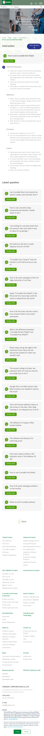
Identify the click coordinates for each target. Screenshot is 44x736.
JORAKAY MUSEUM (8, 645)
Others (25, 565)
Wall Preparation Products (32, 546)
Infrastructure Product (31, 570)
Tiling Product (7, 537)
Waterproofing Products (31, 541)
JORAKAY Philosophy (9, 634)
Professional (27, 659)
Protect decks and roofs (10, 608)
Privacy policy (27, 642)
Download (5, 616)
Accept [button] (17, 732)
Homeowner (27, 656)
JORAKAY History (8, 631)
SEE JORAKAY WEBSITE (31, 600)
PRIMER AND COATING (9, 588)
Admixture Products (29, 562)
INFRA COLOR (7, 585)
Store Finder (27, 605)
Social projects (7, 665)
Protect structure (8, 599)
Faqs (15, 38)
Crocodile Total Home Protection (9, 594)
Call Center (6, 695)
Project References (8, 622)
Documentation (7, 613)
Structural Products (29, 544)
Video (4, 619)
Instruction (22, 38)
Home (4, 38)
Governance (6, 647)
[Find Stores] (31, 4)
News (4, 653)
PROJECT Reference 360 (31, 670)
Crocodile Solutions (8, 549)
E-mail (4, 703)
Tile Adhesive (6, 541)
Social (4, 710)
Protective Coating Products (29, 558)
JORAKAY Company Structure (8, 638)
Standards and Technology (28, 614)
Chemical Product (29, 537)
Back (23, 521)
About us (5, 628)
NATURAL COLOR (8, 574)
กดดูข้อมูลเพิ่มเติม (13, 719)
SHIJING (5, 674)
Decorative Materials (9, 546)
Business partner (8, 670)
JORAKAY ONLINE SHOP (31, 597)
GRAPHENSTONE (7, 679)
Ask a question (34, 45)
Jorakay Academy (29, 636)
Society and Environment (10, 662)
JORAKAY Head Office (9, 642)
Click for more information (15, 727)
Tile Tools (5, 552)
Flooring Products (29, 549)
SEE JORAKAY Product (10, 570)
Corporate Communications (11, 656)
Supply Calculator (29, 603)
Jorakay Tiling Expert (9, 555)
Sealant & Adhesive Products (29, 553)
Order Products (28, 593)
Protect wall (6, 605)
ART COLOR (6, 577)
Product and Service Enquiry (30, 632)
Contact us (27, 628)
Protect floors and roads (10, 602)
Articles (26, 653)
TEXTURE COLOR (8, 579)
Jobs (24, 639)
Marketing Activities (8, 659)
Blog (9, 38)
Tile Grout (5, 544)
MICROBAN (6, 676)
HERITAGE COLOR (8, 582)
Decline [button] (26, 732)
